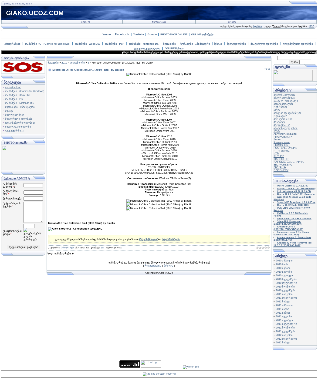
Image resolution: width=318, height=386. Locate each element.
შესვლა (232, 22)
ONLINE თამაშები (202, 34)
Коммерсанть (282, 142)
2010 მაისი (282, 264)
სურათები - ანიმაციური (195, 43)
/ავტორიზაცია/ (171, 239)
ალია (277, 109)
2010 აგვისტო (284, 275)
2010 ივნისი (283, 268)
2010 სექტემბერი (286, 279)
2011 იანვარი (284, 294)
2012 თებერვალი (287, 338)
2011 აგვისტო (284, 320)
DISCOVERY (281, 170)
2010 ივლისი (284, 271)
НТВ (276, 153)
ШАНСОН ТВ (281, 159)
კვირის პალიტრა (284, 94)
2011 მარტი (283, 301)
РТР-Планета (281, 150)
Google (152, 34)
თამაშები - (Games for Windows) (24, 91)
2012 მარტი (283, 342)
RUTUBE (279, 156)
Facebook (122, 34)
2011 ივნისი (283, 312)
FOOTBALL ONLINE (285, 147)
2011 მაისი (282, 309)
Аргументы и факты (285, 133)
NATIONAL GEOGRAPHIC (289, 161)
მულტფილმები (236, 43)
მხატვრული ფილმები (264, 43)
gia (102, 248)
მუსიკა (218, 43)
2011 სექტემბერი (286, 323)
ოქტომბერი (77, 62)
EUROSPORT (282, 145)
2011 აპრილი (284, 305)
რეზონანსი (281, 106)
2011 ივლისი (284, 316)
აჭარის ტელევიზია (286, 128)
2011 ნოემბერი (285, 327)
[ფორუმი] (293, 79)
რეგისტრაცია (159, 22)
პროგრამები (12, 43)
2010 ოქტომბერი (286, 282)
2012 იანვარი (284, 335)
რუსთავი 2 (280, 116)
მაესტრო (279, 122)
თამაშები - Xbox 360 (87, 43)
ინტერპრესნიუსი (284, 97)
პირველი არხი (283, 119)
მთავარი (85, 22)
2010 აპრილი (284, 260)
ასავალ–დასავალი (286, 100)
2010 (64, 62)
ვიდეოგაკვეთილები (147, 48)
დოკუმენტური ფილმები (298, 43)
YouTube (138, 34)
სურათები (169, 43)
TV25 (277, 131)
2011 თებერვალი (287, 297)
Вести (277, 139)
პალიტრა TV (282, 125)
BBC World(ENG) (283, 164)
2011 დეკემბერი (286, 331)
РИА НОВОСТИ (283, 136)
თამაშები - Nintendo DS (144, 43)
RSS (311, 26)
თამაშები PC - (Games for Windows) (47, 43)
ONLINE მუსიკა (174, 48)
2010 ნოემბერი (285, 286)
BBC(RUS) (280, 167)
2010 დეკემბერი (286, 290)
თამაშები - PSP (114, 43)
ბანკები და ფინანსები (287, 113)
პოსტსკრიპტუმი (284, 103)
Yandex (106, 34)
